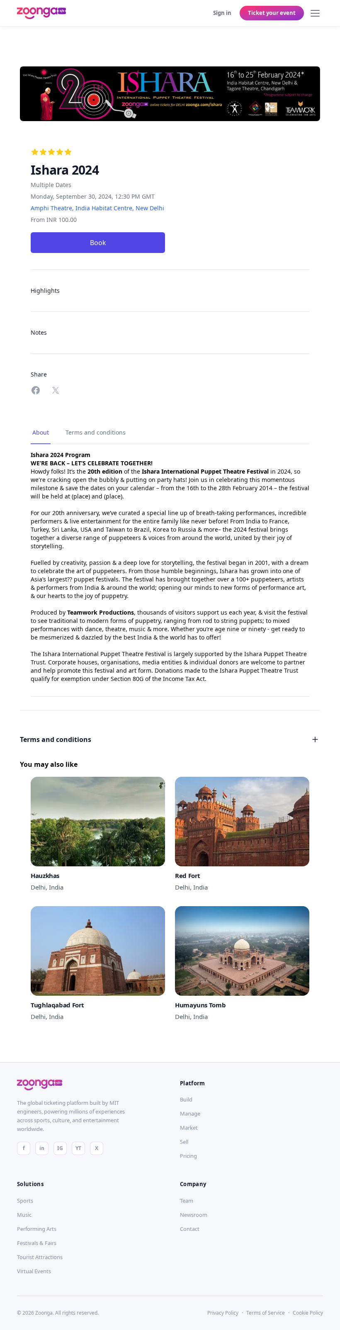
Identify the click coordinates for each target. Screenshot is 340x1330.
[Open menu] (315, 13)
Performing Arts (36, 1229)
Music (24, 1214)
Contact (189, 1229)
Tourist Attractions (40, 1257)
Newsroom (193, 1214)
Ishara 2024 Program (60, 455)
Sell (184, 1141)
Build (186, 1099)
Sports (25, 1200)
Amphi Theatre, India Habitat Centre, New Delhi (97, 208)
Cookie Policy (308, 1312)
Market (189, 1127)
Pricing (188, 1156)
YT (78, 1148)
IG (60, 1148)
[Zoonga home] (41, 13)
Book (98, 242)
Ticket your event (272, 13)
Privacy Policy (222, 1312)
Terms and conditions (96, 432)
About (40, 432)
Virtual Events (34, 1271)
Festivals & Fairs (36, 1243)
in (41, 1148)
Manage (190, 1113)
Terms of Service (265, 1312)
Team (186, 1200)
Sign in (222, 13)
